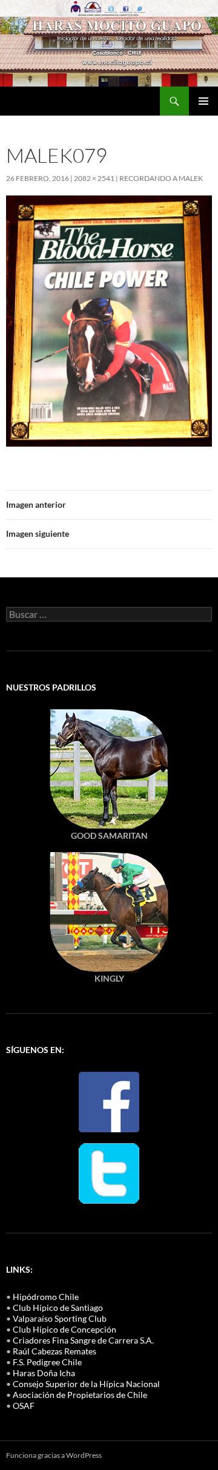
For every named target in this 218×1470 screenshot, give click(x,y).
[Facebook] (109, 1100)
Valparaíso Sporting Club (60, 1318)
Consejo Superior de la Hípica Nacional (86, 1384)
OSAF (24, 1405)
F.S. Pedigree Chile (47, 1362)
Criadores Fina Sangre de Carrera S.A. (83, 1340)
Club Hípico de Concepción (64, 1329)
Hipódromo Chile (46, 1296)
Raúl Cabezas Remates (54, 1351)
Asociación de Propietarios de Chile (80, 1395)
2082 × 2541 (94, 178)
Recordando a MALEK (161, 178)
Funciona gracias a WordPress (54, 1455)
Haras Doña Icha (44, 1373)
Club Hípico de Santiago (58, 1307)
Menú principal (203, 101)
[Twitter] (109, 1172)
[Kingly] (109, 768)
